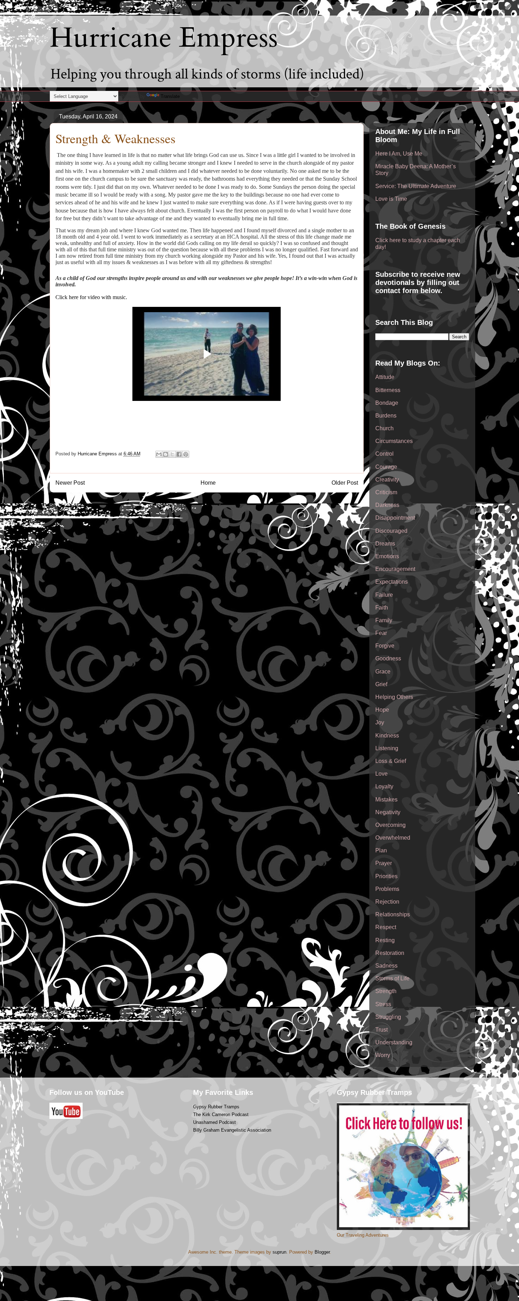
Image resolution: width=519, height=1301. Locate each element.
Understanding (393, 1042)
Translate (170, 96)
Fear (381, 633)
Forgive (384, 646)
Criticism (386, 492)
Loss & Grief (390, 761)
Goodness (388, 658)
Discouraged (391, 531)
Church (384, 428)
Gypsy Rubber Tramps (216, 1106)
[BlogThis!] (165, 454)
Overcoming (390, 825)
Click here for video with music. (91, 297)
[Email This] (158, 454)
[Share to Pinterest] (185, 454)
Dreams (385, 544)
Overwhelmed (392, 838)
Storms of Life (392, 978)
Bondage (386, 403)
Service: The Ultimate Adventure (415, 186)
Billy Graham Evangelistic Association (232, 1130)
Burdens (385, 416)
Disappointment (395, 518)
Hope (382, 710)
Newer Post (70, 483)
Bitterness (387, 390)
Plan (381, 850)
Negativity (387, 812)
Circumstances (394, 441)
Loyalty (384, 786)
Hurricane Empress (164, 38)
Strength (385, 991)
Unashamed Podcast (214, 1122)
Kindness (387, 736)
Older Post (345, 483)
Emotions (387, 556)
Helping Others (394, 697)
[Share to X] (172, 454)
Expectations (391, 582)
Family (383, 620)
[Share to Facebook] (179, 454)
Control (384, 454)
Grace (382, 672)
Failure (384, 595)
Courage (386, 467)
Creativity (387, 480)
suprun (279, 1252)
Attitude (384, 377)
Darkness (387, 505)
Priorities (386, 876)
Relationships (392, 914)
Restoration (389, 953)
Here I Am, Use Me (398, 154)
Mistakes (386, 800)
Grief (381, 684)
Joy (379, 722)
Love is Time (391, 199)
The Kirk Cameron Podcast (221, 1114)
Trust (381, 1030)
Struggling (388, 1017)
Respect (385, 927)
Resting (385, 940)
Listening (386, 748)
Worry (382, 1055)
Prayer (383, 863)
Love (381, 774)
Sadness (386, 966)
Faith (381, 608)
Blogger (322, 1252)
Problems (387, 889)
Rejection (387, 902)
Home (208, 483)
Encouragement (395, 569)
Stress (383, 1004)
